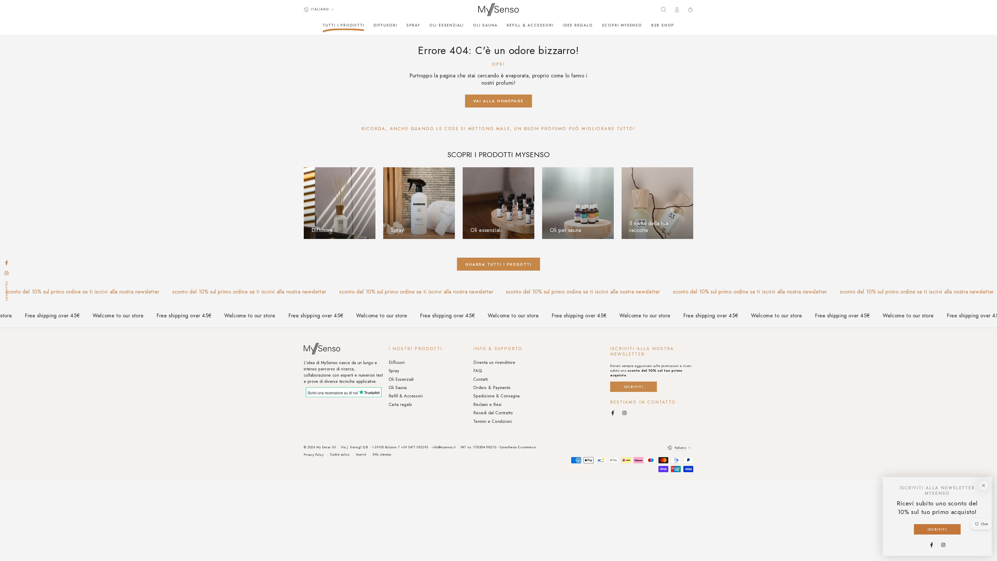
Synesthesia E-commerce (518, 447)
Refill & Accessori (406, 396)
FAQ (477, 371)
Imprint (361, 454)
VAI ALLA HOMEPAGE (498, 101)
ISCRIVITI (937, 529)
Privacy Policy (314, 455)
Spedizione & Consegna (496, 396)
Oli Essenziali (401, 379)
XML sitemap (382, 454)
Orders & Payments (491, 388)
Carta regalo (400, 405)
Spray (394, 371)
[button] (663, 9)
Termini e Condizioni (492, 421)
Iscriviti (633, 387)
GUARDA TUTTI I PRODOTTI (498, 264)
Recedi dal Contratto (493, 413)
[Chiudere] (983, 485)
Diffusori (397, 362)
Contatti (480, 379)
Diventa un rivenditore (494, 362)
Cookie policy (340, 454)
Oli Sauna (398, 388)
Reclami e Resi (487, 405)
